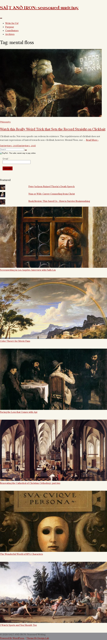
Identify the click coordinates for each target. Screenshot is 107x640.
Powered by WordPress (12, 638)
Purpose (9, 26)
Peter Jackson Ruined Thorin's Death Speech (51, 186)
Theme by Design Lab (37, 638)
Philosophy (5, 122)
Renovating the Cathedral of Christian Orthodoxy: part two (30, 483)
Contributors (12, 30)
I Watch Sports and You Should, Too (18, 625)
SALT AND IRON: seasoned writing (39, 8)
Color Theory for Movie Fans (15, 341)
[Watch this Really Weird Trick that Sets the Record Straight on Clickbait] (51, 116)
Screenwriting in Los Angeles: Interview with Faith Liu (28, 270)
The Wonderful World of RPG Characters (21, 554)
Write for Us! (11, 23)
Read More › (92, 140)
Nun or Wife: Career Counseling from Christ (51, 193)
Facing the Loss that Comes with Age (18, 412)
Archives (9, 34)
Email (6, 159)
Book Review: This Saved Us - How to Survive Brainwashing (59, 201)
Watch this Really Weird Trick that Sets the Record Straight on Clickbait (52, 129)
